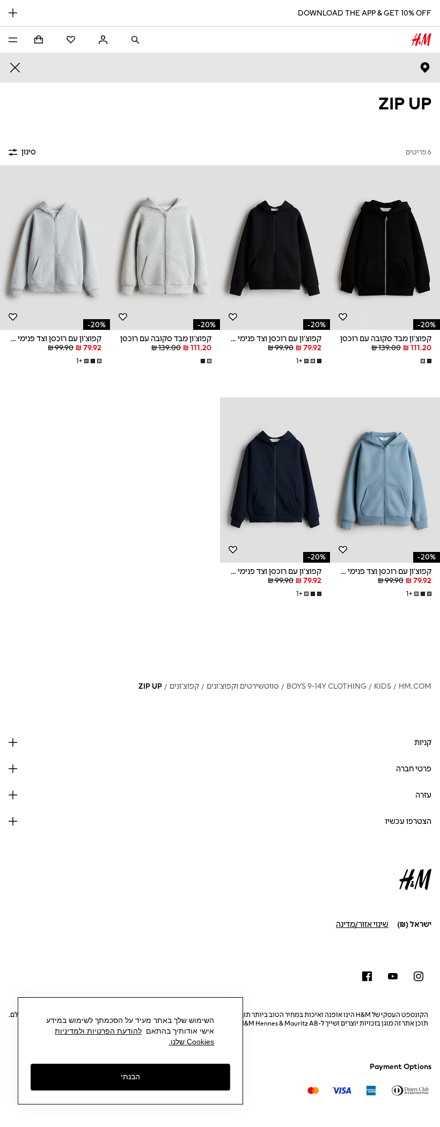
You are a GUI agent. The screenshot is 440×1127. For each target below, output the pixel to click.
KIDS (382, 686)
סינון (28, 152)
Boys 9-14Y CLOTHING (326, 686)
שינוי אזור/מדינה (362, 924)
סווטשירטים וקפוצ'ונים (243, 686)
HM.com (415, 686)
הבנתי (130, 1076)
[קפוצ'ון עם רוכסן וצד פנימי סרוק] (275, 247)
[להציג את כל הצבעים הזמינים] (425, 361)
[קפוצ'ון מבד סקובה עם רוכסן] (385, 247)
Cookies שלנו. (191, 1041)
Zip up (150, 686)
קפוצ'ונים (184, 686)
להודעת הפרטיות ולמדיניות (98, 1031)
